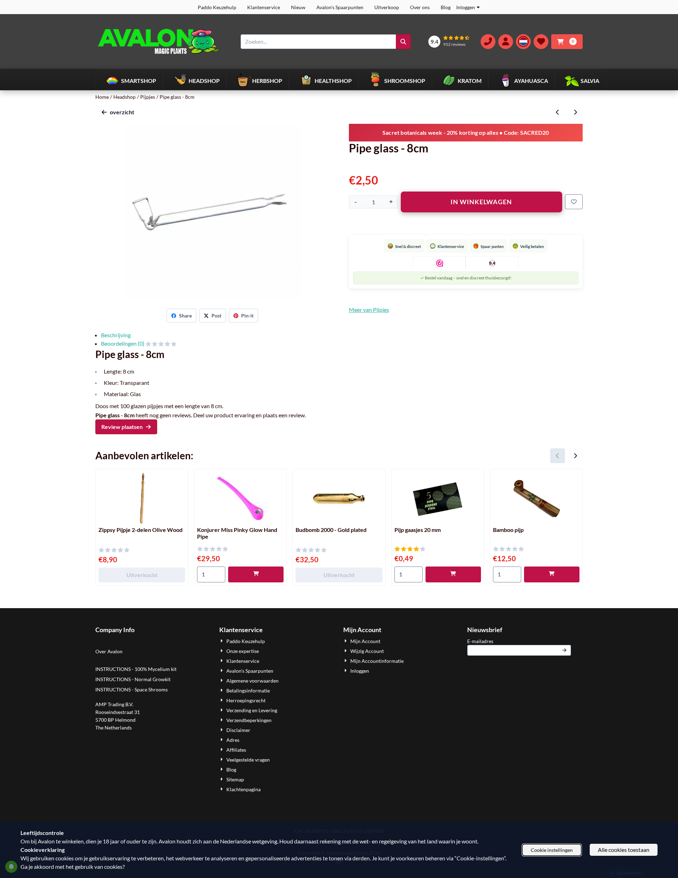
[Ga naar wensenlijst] (541, 41)
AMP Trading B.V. (114, 704)
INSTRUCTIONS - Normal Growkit (133, 679)
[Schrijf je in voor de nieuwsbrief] (564, 650)
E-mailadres (519, 641)
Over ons (420, 7)
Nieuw (298, 7)
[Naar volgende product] (575, 112)
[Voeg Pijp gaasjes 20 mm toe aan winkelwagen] (453, 574)
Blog (446, 7)
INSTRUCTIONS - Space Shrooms (132, 689)
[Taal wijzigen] (523, 42)
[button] (505, 41)
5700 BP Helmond (115, 720)
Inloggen (465, 7)
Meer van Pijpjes (369, 309)
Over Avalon (109, 651)
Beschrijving (116, 335)
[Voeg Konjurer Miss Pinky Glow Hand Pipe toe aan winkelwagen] (256, 574)
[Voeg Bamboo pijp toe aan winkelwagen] (551, 574)
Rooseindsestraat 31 (117, 712)
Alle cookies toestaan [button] (623, 849)
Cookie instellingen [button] (552, 850)
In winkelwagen (481, 202)
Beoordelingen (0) (123, 343)
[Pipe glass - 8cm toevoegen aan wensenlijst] (574, 201)
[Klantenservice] (488, 41)
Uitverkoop (386, 7)
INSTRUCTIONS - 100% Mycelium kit (136, 669)
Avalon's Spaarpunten (339, 7)
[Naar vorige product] (557, 112)
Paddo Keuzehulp (217, 7)
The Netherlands (113, 728)
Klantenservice (263, 7)
